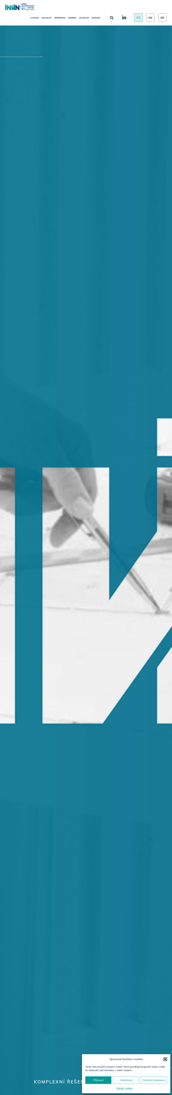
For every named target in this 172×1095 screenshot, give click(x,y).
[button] (165, 1059)
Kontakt (96, 18)
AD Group (84, 18)
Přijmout (98, 1080)
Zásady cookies (124, 1088)
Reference (60, 18)
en (150, 17)
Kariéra (72, 18)
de (162, 17)
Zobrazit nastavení (154, 1080)
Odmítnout (126, 1080)
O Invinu (34, 18)
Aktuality (46, 18)
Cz (138, 17)
